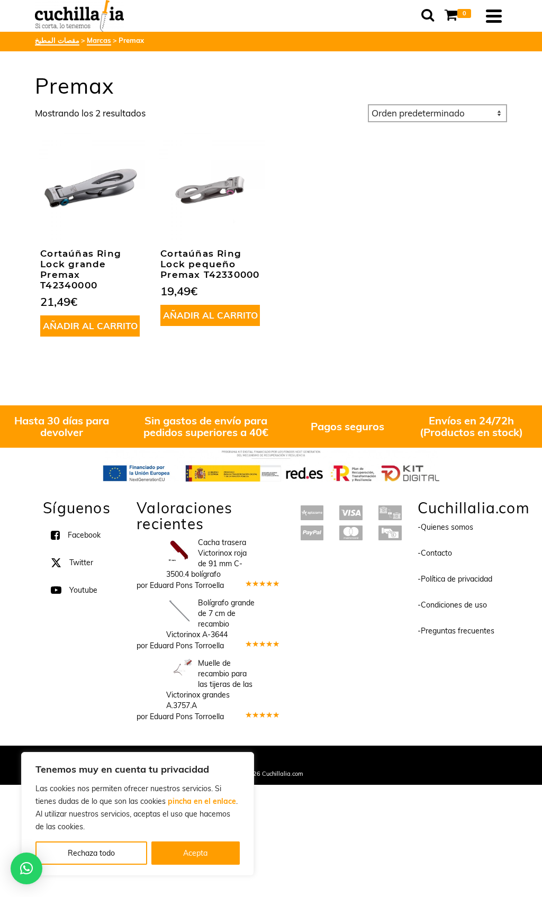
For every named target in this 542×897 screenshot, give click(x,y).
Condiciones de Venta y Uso (261, 759)
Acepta (195, 853)
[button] (26, 868)
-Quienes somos (445, 527)
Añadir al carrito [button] (90, 325)
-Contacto (435, 553)
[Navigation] (494, 16)
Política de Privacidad (340, 759)
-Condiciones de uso (452, 605)
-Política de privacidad (455, 579)
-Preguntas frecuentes (456, 631)
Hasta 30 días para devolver (61, 426)
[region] (137, 814)
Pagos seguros (347, 426)
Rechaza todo (91, 853)
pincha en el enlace (202, 801)
